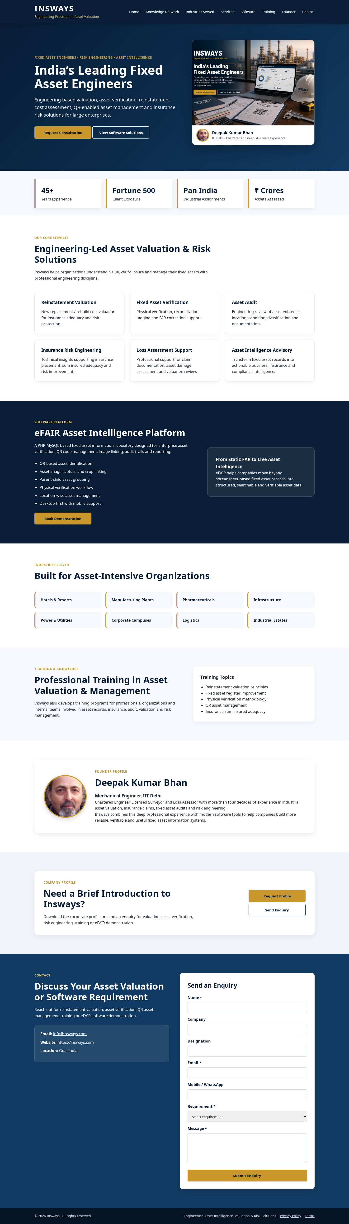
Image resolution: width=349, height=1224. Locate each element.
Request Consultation (62, 132)
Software (248, 11)
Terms (310, 1216)
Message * (197, 1128)
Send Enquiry (277, 910)
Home (134, 11)
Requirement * (202, 1106)
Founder (289, 11)
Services (227, 11)
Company (197, 1019)
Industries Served (200, 11)
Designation (199, 1041)
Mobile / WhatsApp (205, 1084)
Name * (195, 997)
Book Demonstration (62, 518)
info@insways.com (70, 1033)
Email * (194, 1062)
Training (268, 11)
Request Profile (277, 896)
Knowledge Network (162, 11)
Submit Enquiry (247, 1175)
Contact (308, 11)
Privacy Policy (290, 1216)
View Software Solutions (121, 132)
